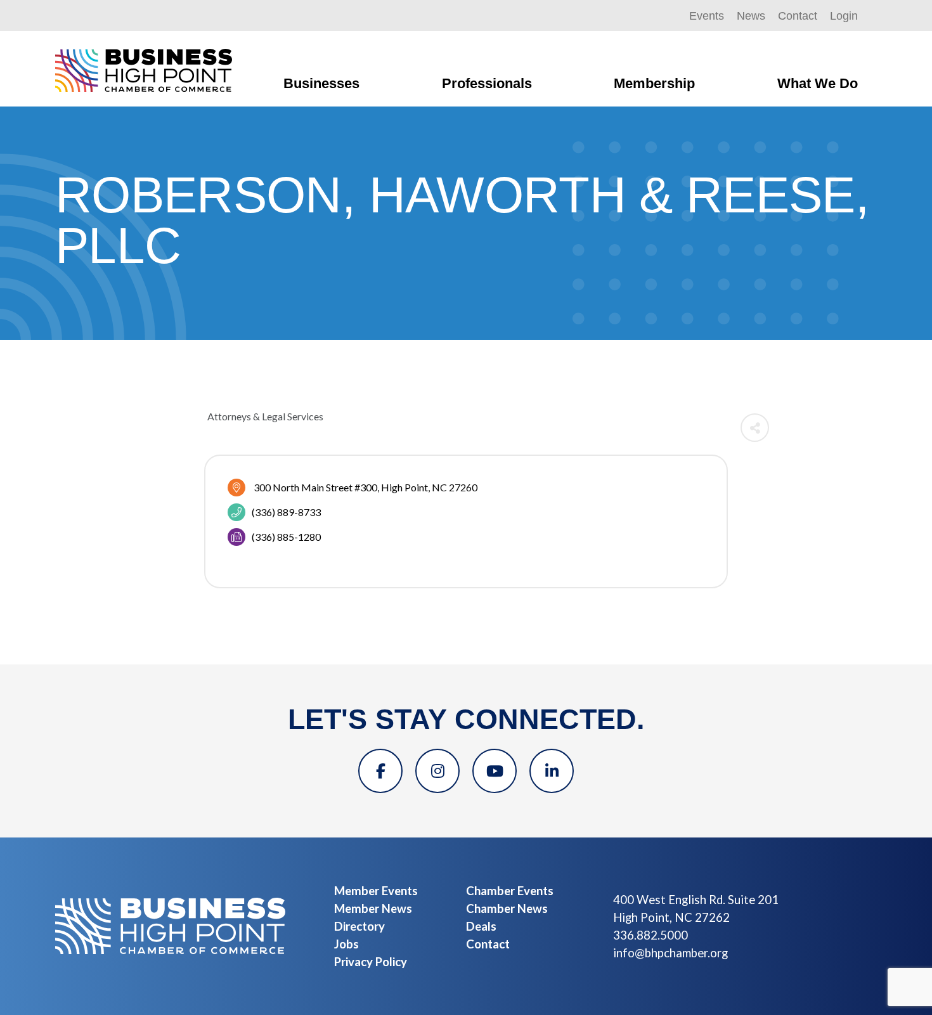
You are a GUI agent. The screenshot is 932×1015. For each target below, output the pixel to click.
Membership (654, 83)
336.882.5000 (650, 935)
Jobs (346, 944)
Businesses (321, 83)
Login (844, 16)
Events (706, 16)
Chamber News (507, 908)
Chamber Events (509, 891)
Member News (373, 908)
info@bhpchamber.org (670, 953)
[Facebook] (380, 771)
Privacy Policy (370, 962)
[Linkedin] (551, 771)
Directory (359, 926)
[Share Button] (755, 427)
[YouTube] (494, 771)
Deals (481, 926)
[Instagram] (437, 771)
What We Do (817, 83)
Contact (797, 16)
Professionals (487, 83)
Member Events (376, 891)
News (751, 16)
